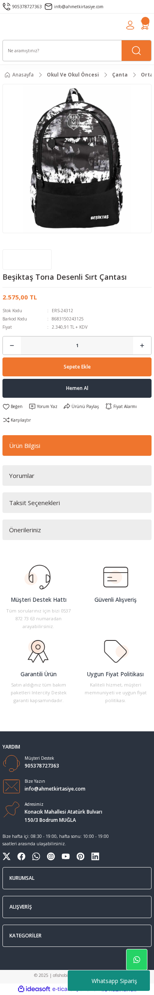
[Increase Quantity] (142, 345)
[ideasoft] (34, 989)
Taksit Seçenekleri (34, 503)
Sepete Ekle (77, 366)
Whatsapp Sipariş (114, 981)
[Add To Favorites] (12, 407)
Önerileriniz (25, 530)
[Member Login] (130, 25)
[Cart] (145, 25)
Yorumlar (21, 475)
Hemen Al (77, 388)
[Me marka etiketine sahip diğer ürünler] (27, 259)
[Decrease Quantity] (12, 345)
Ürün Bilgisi (24, 445)
